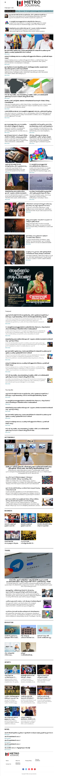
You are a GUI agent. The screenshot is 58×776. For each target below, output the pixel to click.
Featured (8, 311)
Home (7, 760)
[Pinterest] (35, 769)
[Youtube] (32, 769)
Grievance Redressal (18, 763)
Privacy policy (28, 760)
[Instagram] (29, 769)
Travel (7, 550)
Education (9, 622)
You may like (9, 390)
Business (8, 511)
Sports (8, 662)
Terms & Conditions (37, 760)
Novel (7, 729)
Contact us (8, 764)
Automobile (10, 437)
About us (18, 760)
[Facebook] (23, 769)
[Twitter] (26, 769)
